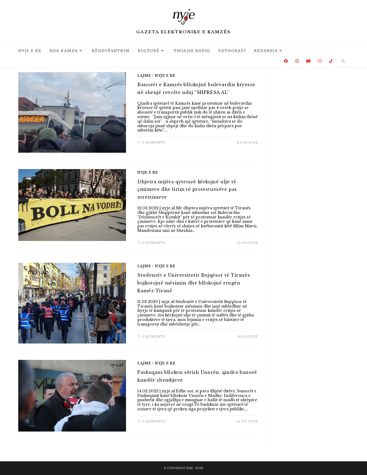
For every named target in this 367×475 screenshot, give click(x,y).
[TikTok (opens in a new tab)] (331, 61)
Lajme (144, 76)
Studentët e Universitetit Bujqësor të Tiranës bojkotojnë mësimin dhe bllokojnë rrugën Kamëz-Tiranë (193, 282)
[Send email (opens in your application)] (320, 61)
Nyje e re (165, 76)
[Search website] (343, 61)
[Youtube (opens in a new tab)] (308, 61)
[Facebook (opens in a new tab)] (286, 61)
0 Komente (153, 142)
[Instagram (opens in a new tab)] (297, 61)
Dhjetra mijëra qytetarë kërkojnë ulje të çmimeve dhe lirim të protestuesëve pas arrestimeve (187, 189)
